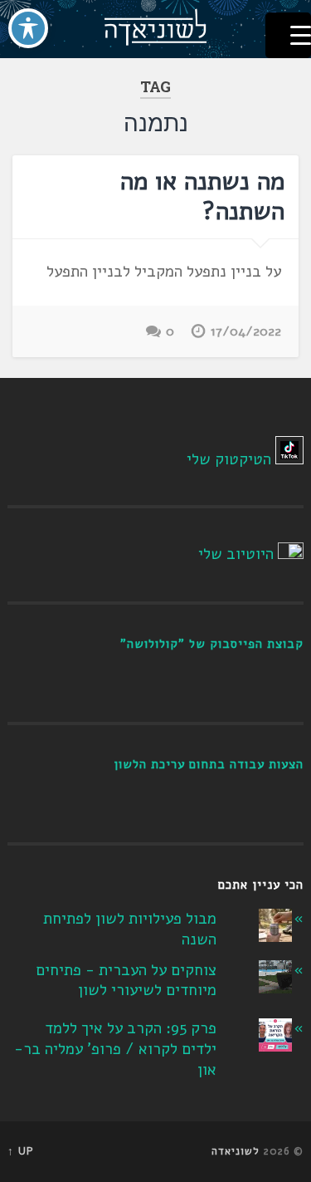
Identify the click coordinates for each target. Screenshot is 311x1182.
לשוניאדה (235, 1151)
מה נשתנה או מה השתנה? (202, 196)
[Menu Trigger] (288, 35)
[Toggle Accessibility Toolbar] (28, 28)
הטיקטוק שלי (229, 459)
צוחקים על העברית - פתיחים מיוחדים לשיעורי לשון (126, 980)
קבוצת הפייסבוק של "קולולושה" (212, 643)
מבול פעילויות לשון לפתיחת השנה (129, 929)
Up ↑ (20, 1151)
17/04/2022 (246, 331)
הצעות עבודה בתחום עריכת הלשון (209, 764)
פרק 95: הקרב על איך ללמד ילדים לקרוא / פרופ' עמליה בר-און (115, 1049)
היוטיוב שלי (236, 554)
